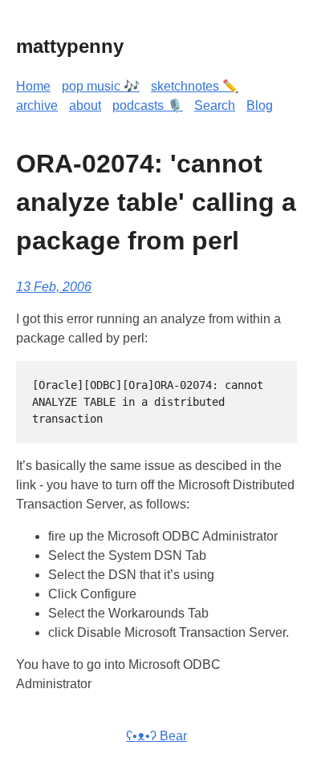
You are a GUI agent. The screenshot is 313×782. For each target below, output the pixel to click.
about (85, 105)
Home (33, 86)
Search (214, 105)
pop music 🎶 (101, 86)
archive (37, 105)
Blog (259, 105)
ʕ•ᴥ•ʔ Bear (156, 736)
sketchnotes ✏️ (194, 86)
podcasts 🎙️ (147, 105)
